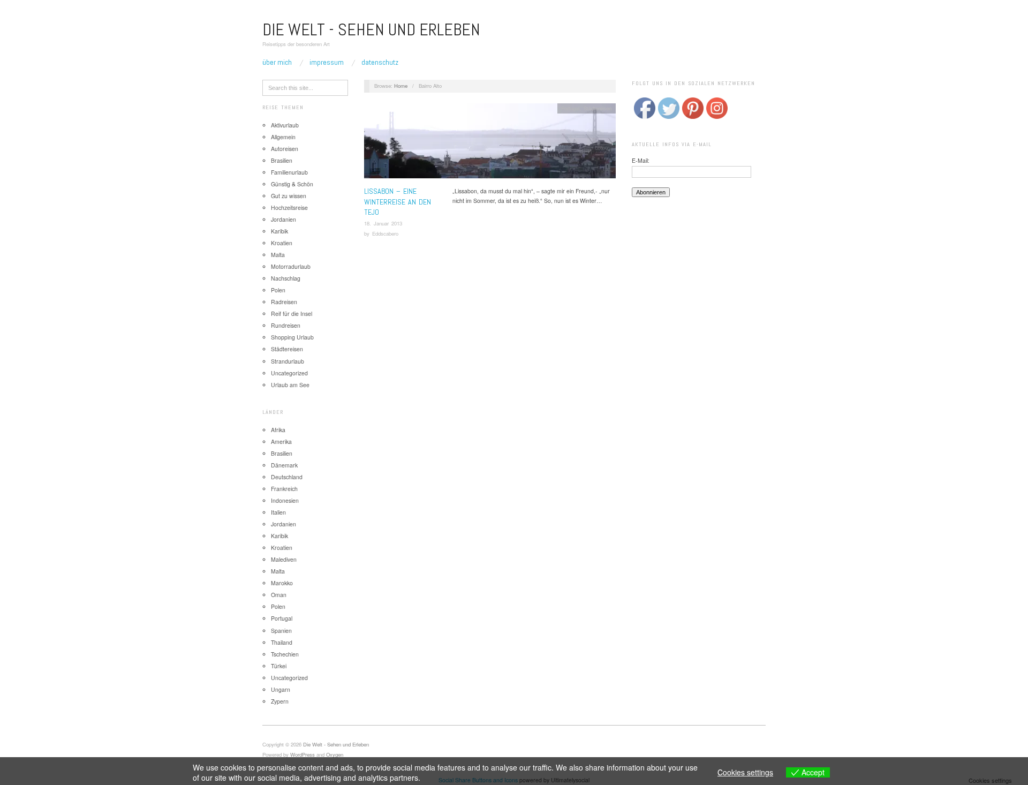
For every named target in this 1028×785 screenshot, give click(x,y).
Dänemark (284, 465)
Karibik (279, 231)
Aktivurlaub (285, 125)
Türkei (278, 666)
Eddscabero (385, 233)
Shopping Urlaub (292, 337)
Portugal (281, 618)
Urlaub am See (290, 385)
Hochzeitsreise (289, 207)
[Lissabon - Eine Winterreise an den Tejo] (490, 144)
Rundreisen (285, 325)
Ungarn (280, 689)
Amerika (281, 441)
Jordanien (283, 219)
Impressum (326, 62)
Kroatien (281, 243)
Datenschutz (379, 62)
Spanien (281, 631)
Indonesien (285, 500)
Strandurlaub (287, 361)
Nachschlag (285, 278)
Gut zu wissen (288, 196)
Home (400, 85)
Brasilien (281, 160)
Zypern (280, 701)
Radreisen (284, 302)
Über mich (277, 62)
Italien (278, 512)
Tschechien (285, 654)
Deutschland (287, 477)
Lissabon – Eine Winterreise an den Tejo (397, 201)
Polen (278, 290)
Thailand (281, 642)
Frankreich (284, 489)
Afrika (278, 430)
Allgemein (283, 137)
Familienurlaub (289, 172)
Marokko (282, 583)
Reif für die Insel (291, 314)
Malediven (284, 559)
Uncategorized (289, 373)
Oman (278, 595)
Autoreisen (284, 149)
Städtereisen (287, 349)
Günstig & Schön (292, 184)
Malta (278, 255)
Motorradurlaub (291, 266)
